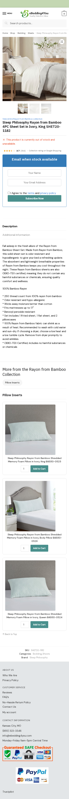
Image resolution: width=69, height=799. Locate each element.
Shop (12, 33)
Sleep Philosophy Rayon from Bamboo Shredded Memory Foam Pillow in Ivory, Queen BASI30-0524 (34, 615)
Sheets (31, 33)
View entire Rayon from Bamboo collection (22, 119)
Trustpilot (8, 791)
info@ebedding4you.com (17, 735)
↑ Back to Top (10, 634)
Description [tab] (10, 226)
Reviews (7, 692)
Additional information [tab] (16, 235)
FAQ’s (6, 697)
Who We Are (10, 675)
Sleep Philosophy (39, 657)
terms (30, 193)
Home (5, 33)
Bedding (21, 33)
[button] (61, 41)
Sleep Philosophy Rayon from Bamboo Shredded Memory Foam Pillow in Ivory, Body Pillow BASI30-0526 (34, 538)
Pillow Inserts (12, 382)
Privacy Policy (10, 680)
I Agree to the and (33, 193)
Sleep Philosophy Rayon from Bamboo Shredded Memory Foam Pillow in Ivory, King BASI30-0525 (34, 460)
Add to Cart (39, 468)
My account (9, 712)
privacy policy (48, 193)
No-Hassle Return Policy (17, 702)
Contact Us (9, 706)
